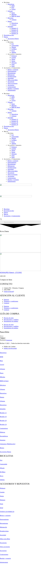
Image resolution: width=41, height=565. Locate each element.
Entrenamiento (12, 71)
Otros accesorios (12, 83)
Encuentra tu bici (9, 35)
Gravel (13, 9)
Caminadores (4, 428)
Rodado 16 (14, 30)
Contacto (6, 303)
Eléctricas (10, 18)
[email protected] (9, 291)
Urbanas (10, 11)
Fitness (6, 37)
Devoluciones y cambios (11, 319)
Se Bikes (14, 49)
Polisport (14, 56)
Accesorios (11, 85)
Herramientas (12, 73)
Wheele (13, 47)
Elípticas (2, 432)
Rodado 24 (14, 33)
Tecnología (11, 81)
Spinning (2, 440)
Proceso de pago (9, 318)
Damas (10, 21)
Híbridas (13, 14)
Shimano (14, 62)
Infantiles (10, 26)
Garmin (13, 57)
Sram (12, 64)
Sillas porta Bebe (13, 80)
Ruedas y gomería (5, 558)
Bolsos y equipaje (13, 69)
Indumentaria (12, 90)
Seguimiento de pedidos (11, 321)
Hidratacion (11, 75)
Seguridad (11, 78)
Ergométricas (4, 436)
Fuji (12, 44)
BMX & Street (15, 16)
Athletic (13, 52)
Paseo (13, 12)
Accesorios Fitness (13, 38)
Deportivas (11, 4)
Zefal (12, 66)
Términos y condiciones (11, 301)
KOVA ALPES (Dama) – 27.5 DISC (11, 272)
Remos (2, 448)
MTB (12, 6)
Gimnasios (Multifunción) (7, 444)
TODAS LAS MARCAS (7, 511)
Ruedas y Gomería (13, 88)
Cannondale (15, 45)
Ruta (12, 7)
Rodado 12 (14, 28)
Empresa (6, 299)
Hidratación (3, 527)
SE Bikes (2, 472)
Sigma (13, 59)
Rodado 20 (14, 31)
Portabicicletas (12, 76)
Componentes (12, 87)
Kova (13, 50)
